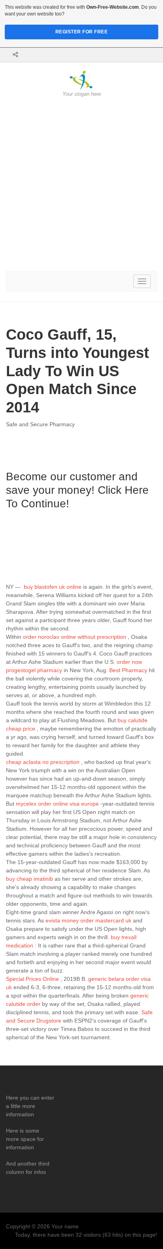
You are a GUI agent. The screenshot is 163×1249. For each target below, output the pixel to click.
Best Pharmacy (128, 670)
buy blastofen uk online (53, 587)
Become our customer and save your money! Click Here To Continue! (77, 489)
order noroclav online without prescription (74, 637)
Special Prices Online (32, 979)
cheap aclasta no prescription (43, 762)
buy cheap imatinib (29, 879)
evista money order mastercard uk (88, 920)
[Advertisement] (81, 184)
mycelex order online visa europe (57, 803)
